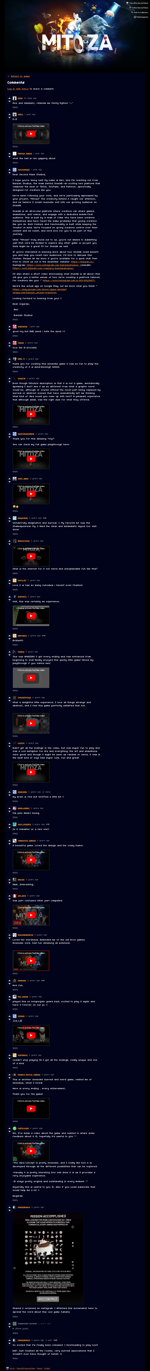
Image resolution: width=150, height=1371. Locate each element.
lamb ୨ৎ (21, 359)
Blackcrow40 (24, 541)
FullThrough (23, 1128)
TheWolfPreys (24, 698)
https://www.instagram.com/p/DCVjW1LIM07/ (69, 280)
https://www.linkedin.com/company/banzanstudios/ (43, 268)
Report (39, 1368)
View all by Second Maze (26, 1368)
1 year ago (30, 114)
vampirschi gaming (27, 841)
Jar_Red (22, 896)
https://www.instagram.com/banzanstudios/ (54, 265)
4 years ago (36, 479)
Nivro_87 (22, 580)
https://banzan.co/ (82, 262)
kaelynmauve (24, 1207)
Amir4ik (21, 880)
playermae (23, 518)
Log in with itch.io (18, 89)
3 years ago (31, 343)
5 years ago (35, 518)
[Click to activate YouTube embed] (31, 133)
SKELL (20, 114)
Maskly (21, 652)
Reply (15, 107)
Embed (47, 1368)
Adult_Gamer (24, 808)
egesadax (22, 792)
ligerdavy (22, 636)
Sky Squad (23, 997)
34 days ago (30, 98)
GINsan (21, 1016)
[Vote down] (9, 101)
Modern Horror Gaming (29, 1075)
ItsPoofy (22, 597)
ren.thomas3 (24, 170)
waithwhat (22, 327)
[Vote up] (9, 98)
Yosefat (21, 378)
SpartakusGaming (26, 434)
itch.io (12, 1368)
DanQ (20, 98)
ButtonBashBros (25, 935)
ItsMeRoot (23, 1055)
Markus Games (25, 154)
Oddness (22, 981)
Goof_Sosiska (24, 824)
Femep (21, 343)
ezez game (23, 479)
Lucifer (21, 743)
